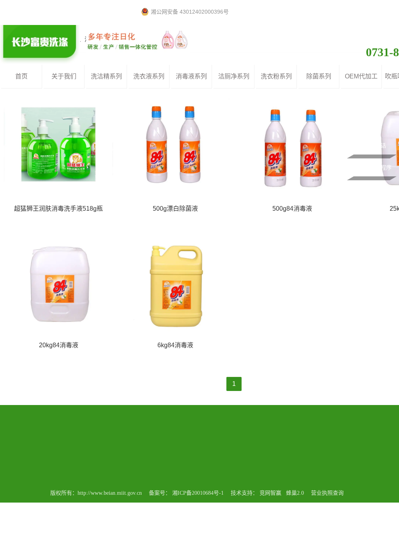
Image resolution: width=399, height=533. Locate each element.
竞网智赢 (270, 493)
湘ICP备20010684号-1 (198, 493)
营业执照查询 (327, 493)
